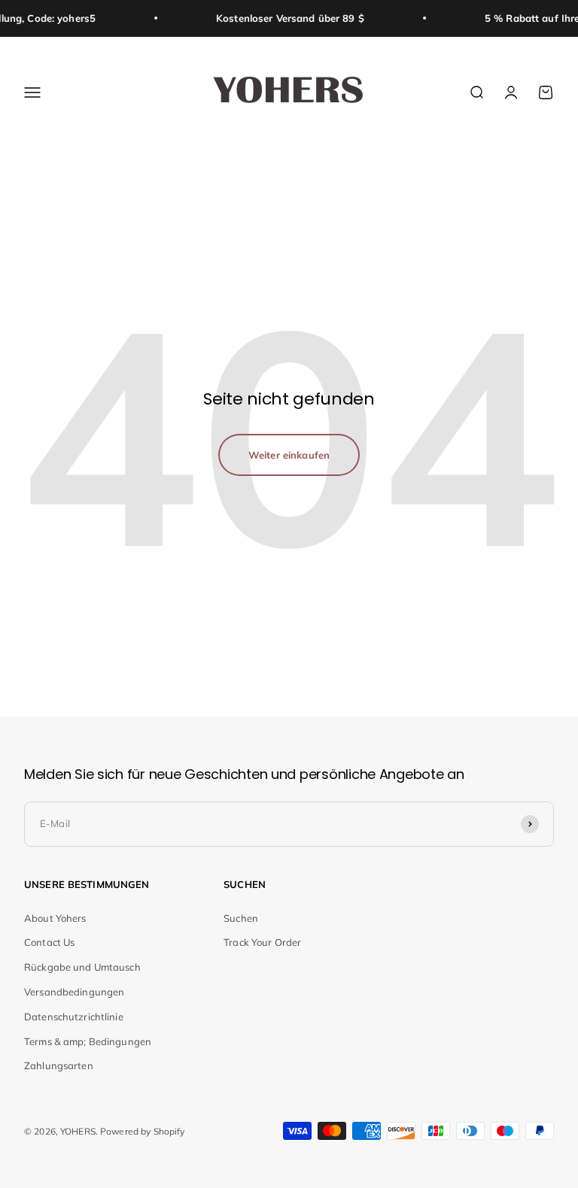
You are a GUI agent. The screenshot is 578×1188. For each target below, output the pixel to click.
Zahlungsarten (58, 1065)
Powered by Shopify (142, 1131)
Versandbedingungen (74, 992)
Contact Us (49, 942)
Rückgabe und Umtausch (82, 967)
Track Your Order (262, 942)
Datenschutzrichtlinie (73, 1017)
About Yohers (55, 918)
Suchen (241, 918)
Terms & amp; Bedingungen (87, 1041)
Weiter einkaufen (289, 455)
